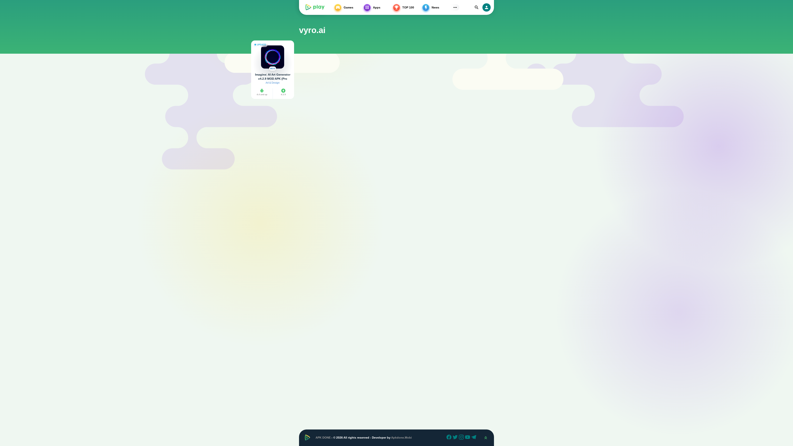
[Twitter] (456, 438)
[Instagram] (462, 438)
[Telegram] (474, 438)
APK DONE (323, 437)
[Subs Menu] (455, 7)
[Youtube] (468, 438)
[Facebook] (449, 438)
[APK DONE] (314, 7)
